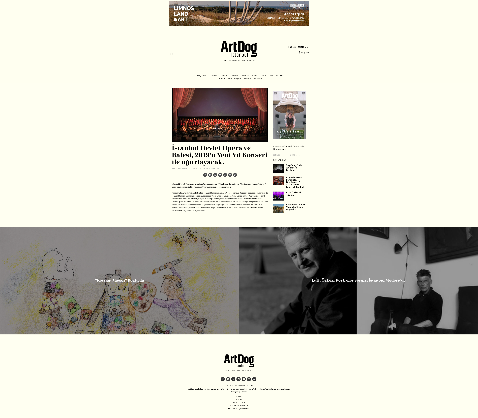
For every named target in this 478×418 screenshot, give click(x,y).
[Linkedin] (220, 175)
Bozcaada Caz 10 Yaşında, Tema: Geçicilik (295, 207)
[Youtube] (244, 379)
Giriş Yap (305, 52)
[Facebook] (205, 175)
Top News (214, 168)
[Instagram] (223, 379)
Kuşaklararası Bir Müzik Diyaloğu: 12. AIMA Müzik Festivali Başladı (295, 182)
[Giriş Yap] (299, 52)
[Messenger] (210, 175)
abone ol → (295, 155)
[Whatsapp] (225, 175)
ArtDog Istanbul (179, 168)
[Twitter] (215, 175)
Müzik (206, 168)
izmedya (244, 392)
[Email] (230, 175)
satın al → (278, 155)
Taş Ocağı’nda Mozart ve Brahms (294, 167)
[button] (172, 54)
